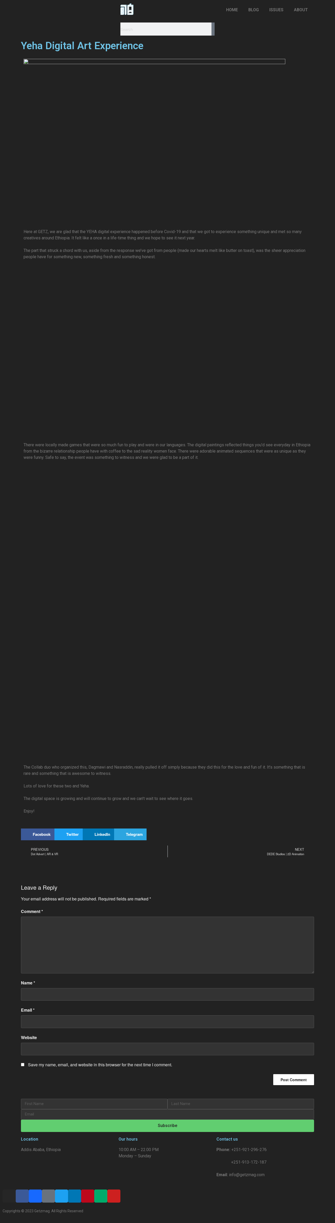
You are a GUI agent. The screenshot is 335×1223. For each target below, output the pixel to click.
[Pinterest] (87, 1196)
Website (29, 1037)
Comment (32, 911)
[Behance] (35, 1196)
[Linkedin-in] (74, 1196)
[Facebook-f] (22, 1196)
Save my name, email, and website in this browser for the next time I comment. (100, 1065)
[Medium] (100, 1196)
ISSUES (276, 9)
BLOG (253, 9)
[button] (37, 834)
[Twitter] (61, 1196)
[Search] (213, 29)
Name (28, 983)
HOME (232, 9)
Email (28, 1010)
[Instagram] (9, 1196)
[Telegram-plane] (48, 1196)
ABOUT (301, 9)
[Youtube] (113, 1196)
